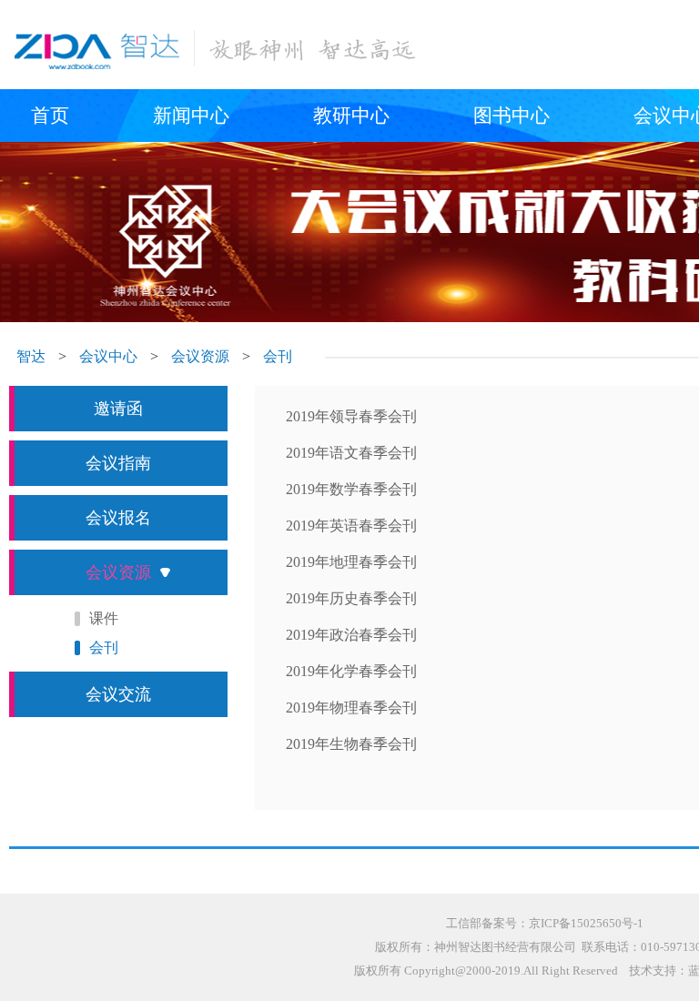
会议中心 (108, 356)
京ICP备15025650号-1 (586, 923)
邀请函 (118, 408)
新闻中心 (191, 115)
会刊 (277, 356)
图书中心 (511, 115)
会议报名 (118, 518)
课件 (103, 618)
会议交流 (118, 694)
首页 (50, 115)
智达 (31, 356)
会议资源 (200, 356)
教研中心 (351, 115)
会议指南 (118, 463)
